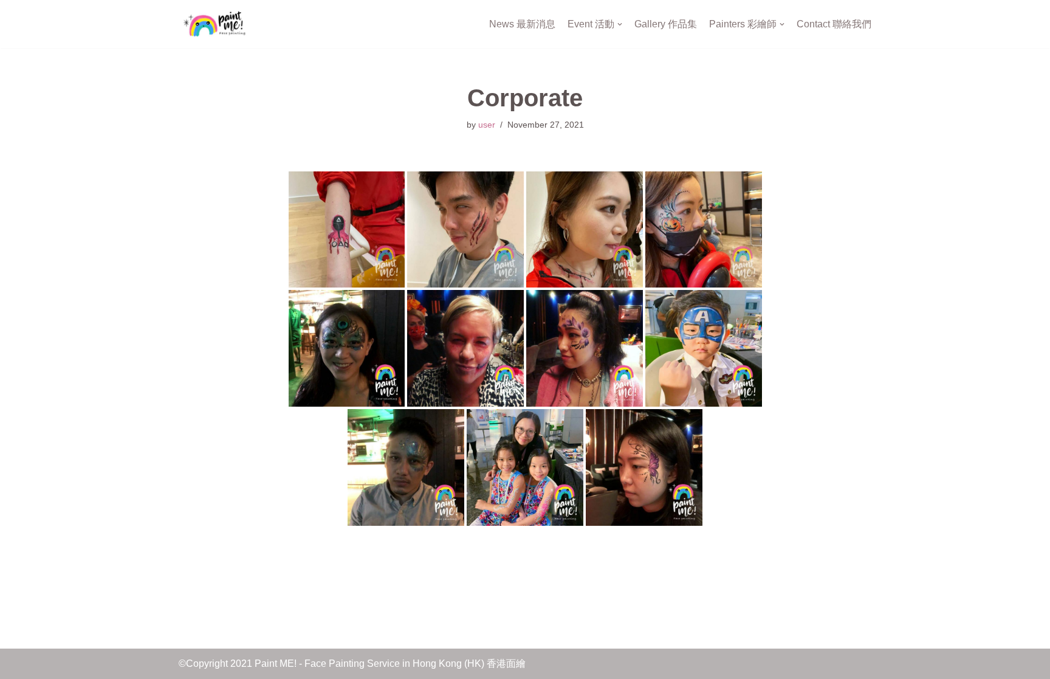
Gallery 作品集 (665, 24)
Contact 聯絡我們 (834, 24)
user (486, 124)
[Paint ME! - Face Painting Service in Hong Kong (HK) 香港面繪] (215, 24)
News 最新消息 (522, 24)
